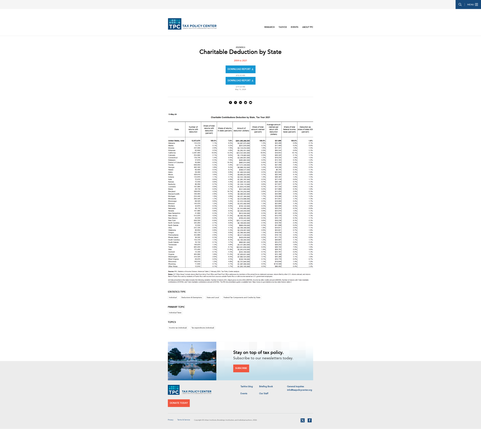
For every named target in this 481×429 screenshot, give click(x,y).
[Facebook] (310, 422)
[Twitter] (303, 422)
